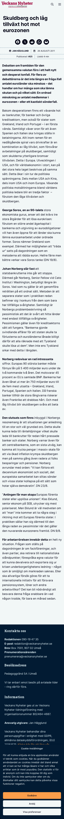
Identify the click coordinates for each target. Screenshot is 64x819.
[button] (52, 4)
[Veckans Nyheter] (17, 4)
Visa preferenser (32, 811)
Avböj (32, 803)
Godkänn (32, 795)
